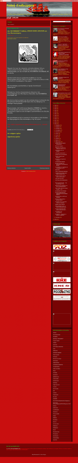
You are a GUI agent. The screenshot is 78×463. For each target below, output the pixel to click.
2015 (55, 123)
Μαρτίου (57, 140)
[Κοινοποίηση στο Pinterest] (32, 129)
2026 (55, 105)
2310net (54, 332)
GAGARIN (55, 398)
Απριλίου (57, 138)
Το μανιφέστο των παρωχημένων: (58, 212)
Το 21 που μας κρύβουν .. (63, 36)
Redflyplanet (55, 427)
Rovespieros (55, 433)
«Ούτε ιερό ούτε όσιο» (59, 178)
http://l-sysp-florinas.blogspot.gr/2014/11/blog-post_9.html (62, 403)
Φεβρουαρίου (58, 141)
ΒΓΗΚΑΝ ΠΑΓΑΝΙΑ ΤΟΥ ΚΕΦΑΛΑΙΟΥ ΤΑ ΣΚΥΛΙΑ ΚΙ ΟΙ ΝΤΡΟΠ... (61, 164)
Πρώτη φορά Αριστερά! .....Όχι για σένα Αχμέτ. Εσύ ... (61, 183)
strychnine (55, 439)
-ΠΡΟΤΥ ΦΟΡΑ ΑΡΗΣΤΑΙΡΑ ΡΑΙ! (61, 171)
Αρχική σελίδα (28, 168)
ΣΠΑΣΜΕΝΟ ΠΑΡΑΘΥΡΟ (58, 364)
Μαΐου (57, 136)
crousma (54, 386)
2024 (55, 108)
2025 (55, 107)
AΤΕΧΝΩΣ (55, 372)
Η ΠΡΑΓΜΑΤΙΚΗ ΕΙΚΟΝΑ (60, 161)
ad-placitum (55, 374)
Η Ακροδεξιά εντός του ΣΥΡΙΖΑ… (59, 151)
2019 (55, 117)
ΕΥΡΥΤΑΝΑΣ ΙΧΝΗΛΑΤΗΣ (58, 346)
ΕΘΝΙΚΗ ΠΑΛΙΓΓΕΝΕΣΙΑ (60, 204)
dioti (54, 390)
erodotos (55, 392)
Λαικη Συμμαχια (56, 354)
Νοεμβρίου (58, 126)
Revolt (54, 429)
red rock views (56, 423)
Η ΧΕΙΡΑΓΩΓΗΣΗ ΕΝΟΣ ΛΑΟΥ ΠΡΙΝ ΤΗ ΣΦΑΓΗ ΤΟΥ (61, 174)
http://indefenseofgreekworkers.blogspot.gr (61, 400)
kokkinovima (55, 407)
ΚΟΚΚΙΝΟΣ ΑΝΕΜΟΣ (57, 352)
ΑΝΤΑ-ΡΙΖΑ (57, 169)
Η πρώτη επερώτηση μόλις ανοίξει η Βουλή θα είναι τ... (61, 209)
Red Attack (55, 419)
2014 (55, 219)
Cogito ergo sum (56, 384)
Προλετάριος (55, 360)
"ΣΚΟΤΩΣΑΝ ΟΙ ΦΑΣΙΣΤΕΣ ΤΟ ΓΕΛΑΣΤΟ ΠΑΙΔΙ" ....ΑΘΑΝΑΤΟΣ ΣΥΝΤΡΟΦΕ (64, 53)
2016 (55, 122)
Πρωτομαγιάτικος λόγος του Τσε (64, 93)
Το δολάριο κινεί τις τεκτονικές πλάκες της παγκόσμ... (61, 202)
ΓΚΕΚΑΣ (54, 342)
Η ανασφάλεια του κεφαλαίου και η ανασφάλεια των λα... (61, 168)
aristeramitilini (55, 378)
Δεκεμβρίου (58, 125)
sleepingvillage (56, 437)
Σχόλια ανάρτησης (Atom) (30, 171)
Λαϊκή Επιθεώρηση (20, 5)
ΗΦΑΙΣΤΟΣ (55, 350)
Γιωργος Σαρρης (56, 340)
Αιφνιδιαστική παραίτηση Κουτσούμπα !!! (63, 61)
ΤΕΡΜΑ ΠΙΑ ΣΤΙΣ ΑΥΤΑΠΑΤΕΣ (61, 154)
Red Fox (54, 421)
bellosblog (55, 382)
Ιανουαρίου (58, 217)
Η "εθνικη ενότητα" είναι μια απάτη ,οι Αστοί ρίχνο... (60, 176)
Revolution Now (56, 431)
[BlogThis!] (29, 129)
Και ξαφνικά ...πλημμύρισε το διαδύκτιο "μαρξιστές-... (60, 215)
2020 (55, 115)
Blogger (44, 454)
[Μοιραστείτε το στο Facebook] (31, 129)
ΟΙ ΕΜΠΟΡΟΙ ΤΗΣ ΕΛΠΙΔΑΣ (60, 190)
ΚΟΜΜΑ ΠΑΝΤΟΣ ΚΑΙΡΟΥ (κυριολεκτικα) (60, 144)
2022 (55, 112)
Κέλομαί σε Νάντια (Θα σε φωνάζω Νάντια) (60, 200)
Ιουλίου (57, 133)
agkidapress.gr (56, 376)
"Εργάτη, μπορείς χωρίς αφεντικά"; (59, 157)
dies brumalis (55, 388)
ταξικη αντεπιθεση (56, 368)
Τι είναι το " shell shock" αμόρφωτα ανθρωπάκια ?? (63, 45)
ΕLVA (54, 348)
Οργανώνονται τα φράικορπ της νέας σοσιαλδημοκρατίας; (61, 186)
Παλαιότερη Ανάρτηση (44, 168)
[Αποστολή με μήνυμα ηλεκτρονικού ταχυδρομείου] (27, 129)
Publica (54, 415)
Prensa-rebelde (56, 413)
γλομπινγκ (55, 344)
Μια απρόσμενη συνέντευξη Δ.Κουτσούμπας (63, 29)
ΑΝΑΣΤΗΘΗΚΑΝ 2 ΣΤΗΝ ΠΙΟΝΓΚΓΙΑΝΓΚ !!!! (63, 70)
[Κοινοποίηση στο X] (30, 129)
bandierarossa (56, 380)
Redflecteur (55, 425)
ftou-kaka (55, 396)
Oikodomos (55, 411)
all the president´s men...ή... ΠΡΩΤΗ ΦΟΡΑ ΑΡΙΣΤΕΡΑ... (61, 207)
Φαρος (54, 370)
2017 (55, 120)
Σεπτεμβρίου (58, 130)
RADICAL (55, 417)
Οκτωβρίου (58, 128)
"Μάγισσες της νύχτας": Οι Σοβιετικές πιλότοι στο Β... (60, 148)
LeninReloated (56, 409)
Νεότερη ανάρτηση (11, 168)
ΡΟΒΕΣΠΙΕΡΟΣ (56, 362)
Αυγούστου (58, 131)
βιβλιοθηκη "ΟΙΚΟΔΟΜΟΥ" (58, 338)
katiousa (54, 405)
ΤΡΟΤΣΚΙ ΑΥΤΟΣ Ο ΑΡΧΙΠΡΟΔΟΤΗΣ (62, 85)
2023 (55, 110)
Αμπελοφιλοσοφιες (56, 334)
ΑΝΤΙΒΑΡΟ (55, 336)
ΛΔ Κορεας (55, 356)
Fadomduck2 (55, 394)
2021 (55, 113)
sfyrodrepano (55, 435)
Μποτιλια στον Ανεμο (57, 358)
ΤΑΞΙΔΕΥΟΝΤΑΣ (56, 366)
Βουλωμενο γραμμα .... (59, 145)
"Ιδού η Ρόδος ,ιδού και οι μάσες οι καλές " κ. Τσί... (61, 189)
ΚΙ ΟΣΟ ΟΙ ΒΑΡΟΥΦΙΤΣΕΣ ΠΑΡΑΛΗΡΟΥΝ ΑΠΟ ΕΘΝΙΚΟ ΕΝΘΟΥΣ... (61, 193)
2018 (55, 118)
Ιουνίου (57, 135)
